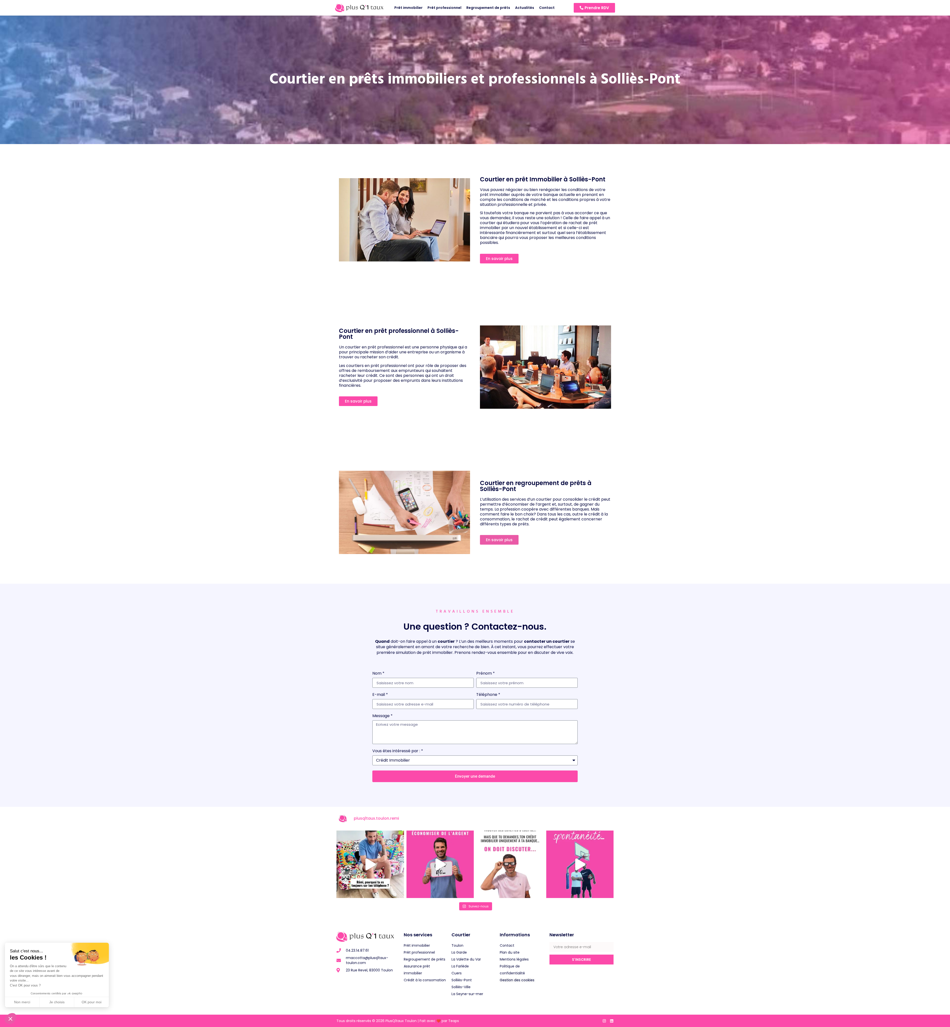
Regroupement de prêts (488, 7)
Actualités (524, 7)
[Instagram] (604, 1021)
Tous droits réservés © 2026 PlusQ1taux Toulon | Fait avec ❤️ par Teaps (397, 1020)
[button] (10, 1019)
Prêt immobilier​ (408, 7)
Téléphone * (488, 695)
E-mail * (380, 695)
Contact (547, 7)
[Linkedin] (612, 1021)
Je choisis (57, 1002)
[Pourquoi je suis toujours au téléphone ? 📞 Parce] (370, 864)
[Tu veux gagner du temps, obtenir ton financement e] (440, 864)
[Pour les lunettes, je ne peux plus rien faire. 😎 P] (510, 864)
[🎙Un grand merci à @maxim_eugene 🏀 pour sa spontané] (580, 864)
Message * (382, 716)
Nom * (378, 673)
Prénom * (485, 673)
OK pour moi (91, 1002)
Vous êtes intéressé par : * (397, 751)
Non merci (22, 1002)
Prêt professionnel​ (444, 7)
